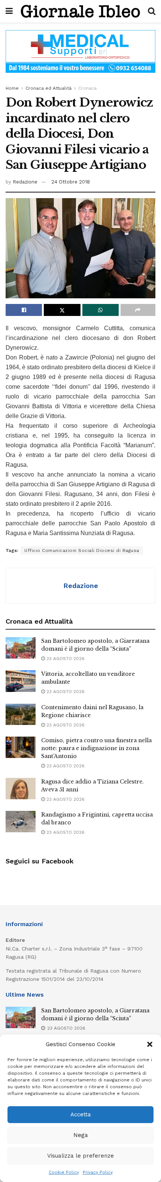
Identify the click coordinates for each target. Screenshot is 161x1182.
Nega (80, 1135)
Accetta (80, 1114)
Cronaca (87, 88)
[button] (150, 1044)
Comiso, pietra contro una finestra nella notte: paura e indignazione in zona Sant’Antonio (96, 748)
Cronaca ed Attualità (48, 88)
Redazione (25, 182)
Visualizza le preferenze (80, 1155)
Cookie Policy (64, 1172)
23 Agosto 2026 (65, 658)
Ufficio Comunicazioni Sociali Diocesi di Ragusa (81, 550)
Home (12, 88)
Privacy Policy (98, 1172)
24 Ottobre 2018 (70, 182)
